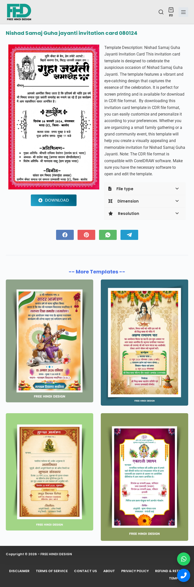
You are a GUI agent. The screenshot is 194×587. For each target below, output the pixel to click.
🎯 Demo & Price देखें (97, 572)
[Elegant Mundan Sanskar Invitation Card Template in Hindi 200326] (49, 471)
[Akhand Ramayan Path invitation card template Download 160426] (144, 342)
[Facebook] (65, 235)
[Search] (161, 12)
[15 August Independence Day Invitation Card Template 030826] (49, 340)
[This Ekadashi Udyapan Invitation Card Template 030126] (144, 477)
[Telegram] (129, 235)
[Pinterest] (86, 235)
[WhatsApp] (108, 235)
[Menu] (183, 12)
